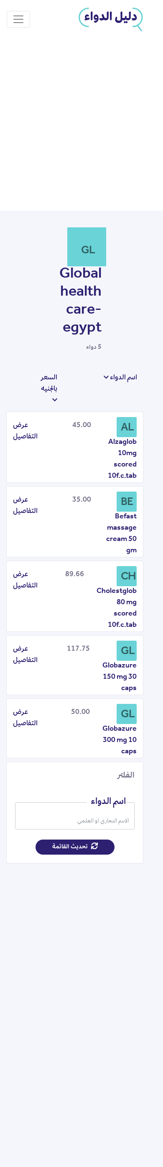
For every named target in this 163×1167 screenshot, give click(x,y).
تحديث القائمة (70, 847)
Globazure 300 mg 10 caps (119, 741)
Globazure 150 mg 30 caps (119, 677)
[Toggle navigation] (18, 19)
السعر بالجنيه (49, 383)
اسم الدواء (123, 378)
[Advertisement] (81, 124)
